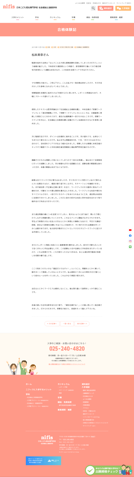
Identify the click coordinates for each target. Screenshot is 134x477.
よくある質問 (80, 3)
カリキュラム (64, 384)
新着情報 (85, 402)
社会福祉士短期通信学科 (34, 397)
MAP (92, 437)
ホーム (29, 384)
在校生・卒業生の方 (93, 3)
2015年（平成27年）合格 (66, 47)
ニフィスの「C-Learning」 (91, 417)
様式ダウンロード (108, 3)
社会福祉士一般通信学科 (83, 47)
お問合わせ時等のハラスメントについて (95, 423)
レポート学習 (63, 387)
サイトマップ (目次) (124, 3)
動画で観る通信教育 (89, 390)
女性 (49, 47)
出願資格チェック (88, 393)
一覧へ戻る (67, 324)
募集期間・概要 (65, 409)
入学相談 (86, 387)
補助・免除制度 (65, 402)
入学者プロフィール (38, 400)
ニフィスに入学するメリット (39, 389)
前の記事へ (81, 324)
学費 (60, 397)
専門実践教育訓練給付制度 (67, 405)
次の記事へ (53, 324)
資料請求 (86, 384)
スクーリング (67, 390)
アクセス (85, 408)
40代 (54, 47)
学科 (28, 394)
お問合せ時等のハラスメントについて (73, 364)
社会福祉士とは (88, 396)
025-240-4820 (68, 439)
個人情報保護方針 (54, 364)
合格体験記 (86, 405)
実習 (60, 393)
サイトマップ (89, 426)
